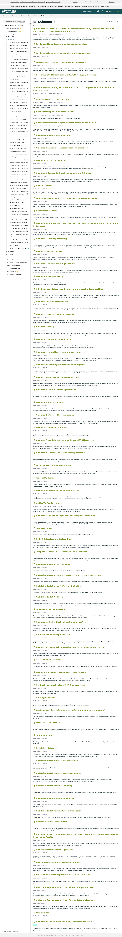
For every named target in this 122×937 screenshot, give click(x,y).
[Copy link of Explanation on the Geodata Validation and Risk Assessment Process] (102, 198)
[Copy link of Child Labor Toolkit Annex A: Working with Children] (85, 586)
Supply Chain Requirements (52, 2)
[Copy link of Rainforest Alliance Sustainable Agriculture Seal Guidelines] (93, 53)
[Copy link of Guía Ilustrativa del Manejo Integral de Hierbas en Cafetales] (94, 875)
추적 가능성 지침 (14, 245)
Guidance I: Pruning (15, 111)
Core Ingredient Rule (16, 197)
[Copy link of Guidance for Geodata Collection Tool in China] (82, 490)
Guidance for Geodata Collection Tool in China (19, 148)
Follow (110, 22)
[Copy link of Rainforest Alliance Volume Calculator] (74, 465)
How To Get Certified (13, 28)
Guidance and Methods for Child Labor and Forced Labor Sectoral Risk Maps (19, 185)
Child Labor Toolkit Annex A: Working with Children (19, 171)
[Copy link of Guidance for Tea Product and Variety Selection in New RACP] (95, 922)
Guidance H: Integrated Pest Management (19, 131)
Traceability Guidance (16, 145)
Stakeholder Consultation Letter (19, 177)
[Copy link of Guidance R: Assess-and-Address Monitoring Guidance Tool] (94, 148)
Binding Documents (12, 31)
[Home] (9, 11)
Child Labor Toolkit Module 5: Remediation (19, 220)
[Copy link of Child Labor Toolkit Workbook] (66, 597)
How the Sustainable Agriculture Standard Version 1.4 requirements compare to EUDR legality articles (19, 57)
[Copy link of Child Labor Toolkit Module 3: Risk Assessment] (81, 760)
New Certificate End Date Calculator (19, 60)
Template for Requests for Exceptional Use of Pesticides (19, 162)
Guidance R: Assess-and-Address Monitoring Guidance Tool (19, 71)
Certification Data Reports (15, 274)
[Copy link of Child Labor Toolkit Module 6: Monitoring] (75, 786)
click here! (111, 2)
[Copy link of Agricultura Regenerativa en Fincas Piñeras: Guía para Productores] (100, 900)
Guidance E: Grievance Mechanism (19, 105)
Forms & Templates (14, 37)
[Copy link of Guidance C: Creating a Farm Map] (70, 239)
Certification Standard (80, 6)
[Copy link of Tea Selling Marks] (55, 528)
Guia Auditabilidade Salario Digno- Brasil (19, 231)
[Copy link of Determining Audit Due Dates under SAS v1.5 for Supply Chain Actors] (101, 75)
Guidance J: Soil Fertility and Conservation (19, 108)
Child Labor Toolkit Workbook (18, 174)
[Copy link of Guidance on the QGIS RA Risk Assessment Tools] (83, 377)
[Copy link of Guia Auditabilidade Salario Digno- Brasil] (76, 849)
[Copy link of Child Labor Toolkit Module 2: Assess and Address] (84, 773)
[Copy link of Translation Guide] (55, 735)
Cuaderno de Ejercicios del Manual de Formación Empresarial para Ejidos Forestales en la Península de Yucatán (19, 228)
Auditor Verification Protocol (18, 151)
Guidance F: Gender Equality (18, 94)
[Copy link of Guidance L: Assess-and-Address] (70, 160)
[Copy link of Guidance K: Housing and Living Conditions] (78, 264)
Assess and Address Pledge (18, 188)
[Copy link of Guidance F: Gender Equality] (65, 251)
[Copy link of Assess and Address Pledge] (64, 660)
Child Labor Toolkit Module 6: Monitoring (19, 217)
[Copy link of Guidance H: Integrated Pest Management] (78, 415)
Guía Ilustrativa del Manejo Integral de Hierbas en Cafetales (19, 237)
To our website (86, 11)
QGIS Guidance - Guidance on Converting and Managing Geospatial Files (19, 102)
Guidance (11, 40)
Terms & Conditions (12, 277)
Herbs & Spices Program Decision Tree (19, 160)
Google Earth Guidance (16, 85)
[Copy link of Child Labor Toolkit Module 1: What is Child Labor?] (84, 811)
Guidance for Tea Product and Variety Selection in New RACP (18, 248)
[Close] (120, 2)
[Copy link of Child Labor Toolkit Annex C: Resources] (74, 564)
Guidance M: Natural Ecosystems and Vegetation (19, 117)
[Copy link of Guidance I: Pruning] (57, 327)
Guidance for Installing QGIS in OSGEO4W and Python (19, 120)
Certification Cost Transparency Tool (19, 183)
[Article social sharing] (117, 21)
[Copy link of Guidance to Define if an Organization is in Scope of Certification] (98, 516)
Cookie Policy (79, 935)
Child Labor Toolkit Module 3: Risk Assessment (19, 211)
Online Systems (11, 271)
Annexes (75, 2)
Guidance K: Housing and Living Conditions (19, 97)
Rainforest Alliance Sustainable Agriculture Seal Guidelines (19, 48)
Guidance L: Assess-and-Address (19, 74)
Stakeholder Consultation (17, 203)
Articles (10, 254)
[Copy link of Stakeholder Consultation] (63, 723)
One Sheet (11, 251)
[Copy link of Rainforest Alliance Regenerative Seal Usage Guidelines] (90, 44)
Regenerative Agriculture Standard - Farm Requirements (27, 2)
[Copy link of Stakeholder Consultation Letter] (69, 609)
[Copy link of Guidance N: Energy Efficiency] (66, 276)
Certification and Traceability (27, 16)
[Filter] (27, 22)
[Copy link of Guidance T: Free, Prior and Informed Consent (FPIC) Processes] (96, 440)
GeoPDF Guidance (15, 80)
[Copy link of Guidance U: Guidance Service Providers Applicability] (87, 453)
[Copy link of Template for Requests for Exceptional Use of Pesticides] (90, 552)
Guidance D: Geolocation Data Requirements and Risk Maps (19, 77)
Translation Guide (15, 205)
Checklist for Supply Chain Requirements (19, 62)
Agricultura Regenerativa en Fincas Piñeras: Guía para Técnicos (19, 240)
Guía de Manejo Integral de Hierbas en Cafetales (19, 234)
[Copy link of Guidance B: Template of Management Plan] (79, 390)
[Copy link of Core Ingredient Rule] (58, 697)
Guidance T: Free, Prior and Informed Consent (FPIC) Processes (19, 137)
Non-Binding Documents (45, 16)
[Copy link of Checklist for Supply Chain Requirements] (77, 112)
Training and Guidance (13, 268)
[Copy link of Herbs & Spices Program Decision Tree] (74, 539)
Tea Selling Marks (15, 157)
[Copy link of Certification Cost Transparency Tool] (73, 635)
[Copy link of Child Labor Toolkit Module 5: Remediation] (77, 798)
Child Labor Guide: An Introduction (19, 225)
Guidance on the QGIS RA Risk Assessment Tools (19, 122)
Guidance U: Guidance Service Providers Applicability (19, 140)
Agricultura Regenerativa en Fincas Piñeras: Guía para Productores (19, 243)
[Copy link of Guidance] (54, 22)
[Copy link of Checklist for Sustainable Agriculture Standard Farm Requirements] (100, 123)
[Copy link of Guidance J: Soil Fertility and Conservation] (78, 314)
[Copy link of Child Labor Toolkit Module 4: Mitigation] (75, 135)
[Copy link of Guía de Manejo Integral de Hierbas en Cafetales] (84, 862)
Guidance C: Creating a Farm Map (19, 91)
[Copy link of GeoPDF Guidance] (55, 185)
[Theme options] (102, 11)
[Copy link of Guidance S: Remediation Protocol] (70, 427)
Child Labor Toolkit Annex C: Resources (19, 165)
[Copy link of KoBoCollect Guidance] (60, 748)
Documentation (11, 16)
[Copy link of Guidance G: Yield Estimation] (65, 402)
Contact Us (40, 935)
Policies (95, 6)
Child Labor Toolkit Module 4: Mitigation (19, 68)
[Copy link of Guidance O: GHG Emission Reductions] (74, 339)
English (111, 11)
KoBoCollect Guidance (16, 208)
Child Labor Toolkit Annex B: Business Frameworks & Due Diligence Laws (19, 168)
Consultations (11, 260)
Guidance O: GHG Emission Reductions (19, 114)
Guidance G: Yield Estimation (18, 128)
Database (11, 257)
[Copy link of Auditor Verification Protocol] (65, 503)
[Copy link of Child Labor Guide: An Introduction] (70, 822)
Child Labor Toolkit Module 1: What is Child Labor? (19, 223)
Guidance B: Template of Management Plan (19, 125)
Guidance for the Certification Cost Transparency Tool (19, 180)
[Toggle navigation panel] (30, 23)
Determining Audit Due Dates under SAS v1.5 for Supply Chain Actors (19, 54)
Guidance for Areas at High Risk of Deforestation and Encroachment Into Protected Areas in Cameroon (19, 88)
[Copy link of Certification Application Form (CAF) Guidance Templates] (92, 685)
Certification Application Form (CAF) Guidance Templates (19, 194)
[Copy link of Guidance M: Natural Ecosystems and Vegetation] (84, 352)
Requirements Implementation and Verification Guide (19, 51)
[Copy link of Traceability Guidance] (59, 478)
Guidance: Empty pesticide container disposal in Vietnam (19, 191)
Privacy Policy (70, 935)
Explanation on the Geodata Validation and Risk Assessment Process (19, 82)
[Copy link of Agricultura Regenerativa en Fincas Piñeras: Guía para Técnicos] (97, 887)
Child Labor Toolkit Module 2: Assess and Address (19, 214)
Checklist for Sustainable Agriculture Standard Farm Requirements (19, 65)
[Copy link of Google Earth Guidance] (60, 211)
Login (118, 11)
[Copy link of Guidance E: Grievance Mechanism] (71, 301)
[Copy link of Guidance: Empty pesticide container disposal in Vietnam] (92, 672)
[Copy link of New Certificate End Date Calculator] (72, 99)
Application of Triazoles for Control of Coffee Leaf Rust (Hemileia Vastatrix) (19, 200)
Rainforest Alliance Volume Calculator (19, 142)
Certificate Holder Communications (17, 263)
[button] (14, 21)
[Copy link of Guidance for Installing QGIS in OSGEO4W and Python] (87, 364)
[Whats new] (98, 11)
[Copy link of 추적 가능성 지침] (52, 912)
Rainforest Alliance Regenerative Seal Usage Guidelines (19, 45)
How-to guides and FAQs (14, 265)
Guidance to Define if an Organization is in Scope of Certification (19, 154)
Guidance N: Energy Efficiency (18, 100)
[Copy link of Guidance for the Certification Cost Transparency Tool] (89, 622)
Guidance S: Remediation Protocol (19, 134)
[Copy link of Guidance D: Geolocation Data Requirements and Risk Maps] (94, 173)
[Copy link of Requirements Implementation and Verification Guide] (89, 62)
